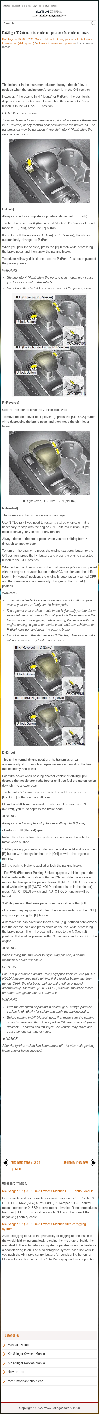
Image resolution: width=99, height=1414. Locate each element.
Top (39, 6)
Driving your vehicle (67, 39)
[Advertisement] (49, 65)
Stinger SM (26, 6)
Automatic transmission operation (55, 43)
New (35, 6)
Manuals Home (18, 1345)
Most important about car (25, 1381)
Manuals (6, 6)
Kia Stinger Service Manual (27, 1363)
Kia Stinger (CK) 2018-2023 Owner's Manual (28, 39)
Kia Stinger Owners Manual (27, 1354)
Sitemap (46, 6)
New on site (16, 1372)
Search (54, 6)
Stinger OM (16, 6)
